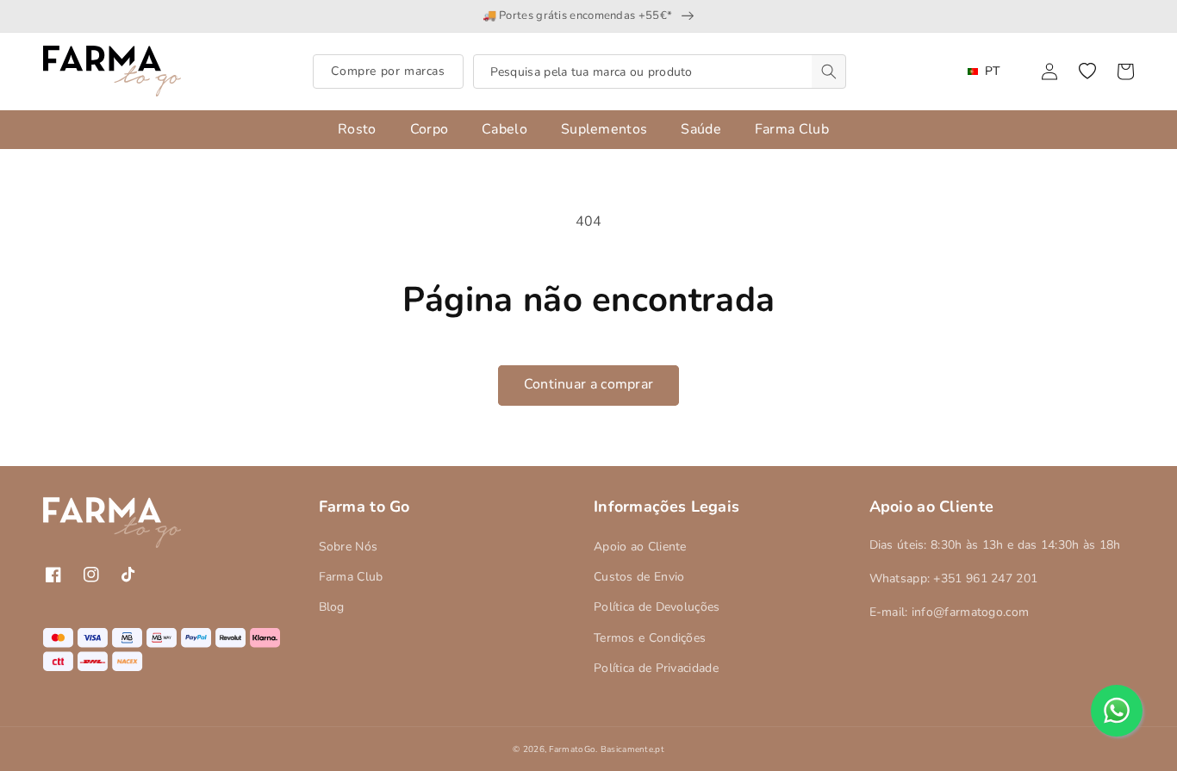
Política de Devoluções (657, 607)
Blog (332, 607)
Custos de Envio (639, 577)
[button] (1087, 71)
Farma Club (351, 577)
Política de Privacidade (656, 668)
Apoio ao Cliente (640, 546)
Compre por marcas (388, 71)
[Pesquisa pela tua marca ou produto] (829, 71)
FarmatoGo (572, 749)
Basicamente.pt (632, 749)
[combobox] (659, 71)
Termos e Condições (650, 638)
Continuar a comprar (589, 384)
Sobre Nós (348, 546)
